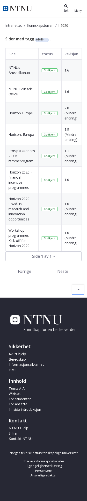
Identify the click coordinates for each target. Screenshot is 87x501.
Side (11, 54)
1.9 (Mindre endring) (71, 134)
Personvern (43, 470)
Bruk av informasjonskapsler (43, 461)
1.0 (67, 179)
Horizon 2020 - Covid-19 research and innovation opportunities (20, 208)
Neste (62, 271)
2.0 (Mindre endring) (71, 113)
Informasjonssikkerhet (26, 364)
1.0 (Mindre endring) (71, 208)
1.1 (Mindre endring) (71, 155)
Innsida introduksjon (25, 409)
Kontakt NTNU (21, 438)
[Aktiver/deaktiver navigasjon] (78, 289)
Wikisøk (15, 393)
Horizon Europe (20, 113)
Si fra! (13, 433)
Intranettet (13, 25)
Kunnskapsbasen (40, 25)
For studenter (20, 399)
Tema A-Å (17, 388)
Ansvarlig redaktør (43, 475)
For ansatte (18, 404)
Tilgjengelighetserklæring (43, 466)
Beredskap (17, 359)
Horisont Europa (21, 134)
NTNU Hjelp (18, 428)
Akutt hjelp (17, 354)
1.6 (67, 70)
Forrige (24, 271)
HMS (12, 369)
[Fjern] (46, 39)
